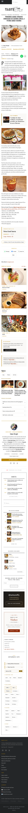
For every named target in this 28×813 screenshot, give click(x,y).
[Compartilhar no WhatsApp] (21, 56)
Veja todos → (12, 359)
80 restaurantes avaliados (9, 641)
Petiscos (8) (6, 645)
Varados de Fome (20, 449)
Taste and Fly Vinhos (17, 451)
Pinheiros (9, 14)
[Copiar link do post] (25, 56)
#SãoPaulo (4, 14)
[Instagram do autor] (10, 463)
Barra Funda (7, 704)
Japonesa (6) (6, 647)
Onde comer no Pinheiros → (9, 649)
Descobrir (3, 763)
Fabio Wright (6, 45)
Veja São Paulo (11, 440)
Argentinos (7, 713)
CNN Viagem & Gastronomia (16, 447)
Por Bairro (3, 767)
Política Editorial (5, 777)
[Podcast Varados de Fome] (17, 463)
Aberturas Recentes (5, 760)
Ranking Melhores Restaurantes (8, 756)
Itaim (10, 677)
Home (2, 53)
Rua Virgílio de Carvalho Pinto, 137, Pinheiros (13, 209)
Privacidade (4, 781)
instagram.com (10, 261)
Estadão (10, 442)
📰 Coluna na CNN (5, 789)
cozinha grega (15, 55)
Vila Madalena (7, 680)
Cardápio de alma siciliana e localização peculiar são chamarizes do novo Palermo (17, 120)
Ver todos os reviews (14, 459)
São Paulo (14, 374)
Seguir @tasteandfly (10, 350)
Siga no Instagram (14, 603)
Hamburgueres (19, 713)
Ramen (19, 710)
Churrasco (14, 717)
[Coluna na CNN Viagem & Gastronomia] (14, 463)
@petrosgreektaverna (20, 207)
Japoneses (13, 710)
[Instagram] (2, 750)
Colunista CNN (7, 453)
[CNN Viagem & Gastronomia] (6, 750)
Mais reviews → (20, 571)
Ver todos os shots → (14, 496)
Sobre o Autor (4, 775)
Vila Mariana (15, 700)
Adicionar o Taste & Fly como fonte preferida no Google (13, 242)
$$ (12, 236)
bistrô (11, 96)
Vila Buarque (8, 700)
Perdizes (12, 694)
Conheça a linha (14, 630)
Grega (5, 236)
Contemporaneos (8, 720)
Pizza (13, 713)
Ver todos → (24, 266)
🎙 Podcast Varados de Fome (7, 787)
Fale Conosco (4, 779)
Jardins (6, 677)
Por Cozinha (4, 769)
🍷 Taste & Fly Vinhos (6, 792)
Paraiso (18, 694)
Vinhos (7, 730)
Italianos (7, 710)
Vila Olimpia (14, 704)
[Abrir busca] (22, 2)
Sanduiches (7, 717)
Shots (14, 477)
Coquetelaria (8, 726)
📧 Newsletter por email (6, 794)
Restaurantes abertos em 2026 (8, 758)
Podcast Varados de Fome (14, 456)
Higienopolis (20, 677)
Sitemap (19, 801)
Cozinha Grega (10, 58)
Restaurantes (16, 14)
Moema (7, 694)
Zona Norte (14, 697)
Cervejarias (15, 726)
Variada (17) (6, 643)
